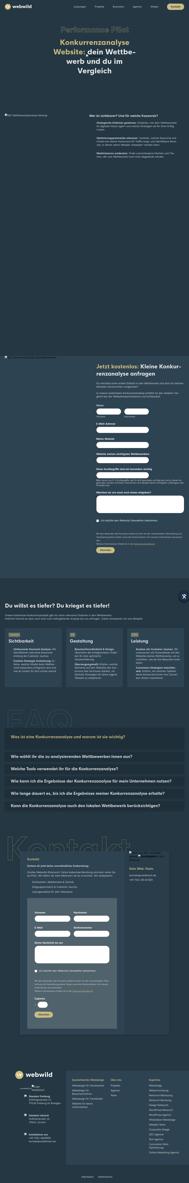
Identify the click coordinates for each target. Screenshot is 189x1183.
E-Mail (40, 927)
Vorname (100, 416)
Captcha (41, 998)
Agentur (137, 6)
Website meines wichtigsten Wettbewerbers (123, 454)
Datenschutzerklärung (144, 544)
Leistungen (80, 6)
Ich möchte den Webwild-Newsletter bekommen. (129, 520)
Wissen (154, 6)
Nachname (129, 416)
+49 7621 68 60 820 (141, 879)
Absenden (105, 550)
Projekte (99, 6)
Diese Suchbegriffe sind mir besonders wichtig (125, 469)
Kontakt (175, 6)
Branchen (118, 6)
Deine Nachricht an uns (49, 942)
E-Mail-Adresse (106, 423)
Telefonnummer (83, 927)
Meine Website (106, 439)
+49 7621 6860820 (40, 1138)
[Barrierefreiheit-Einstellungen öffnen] (184, 596)
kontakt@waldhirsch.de (142, 875)
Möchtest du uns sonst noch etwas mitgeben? (123, 492)
